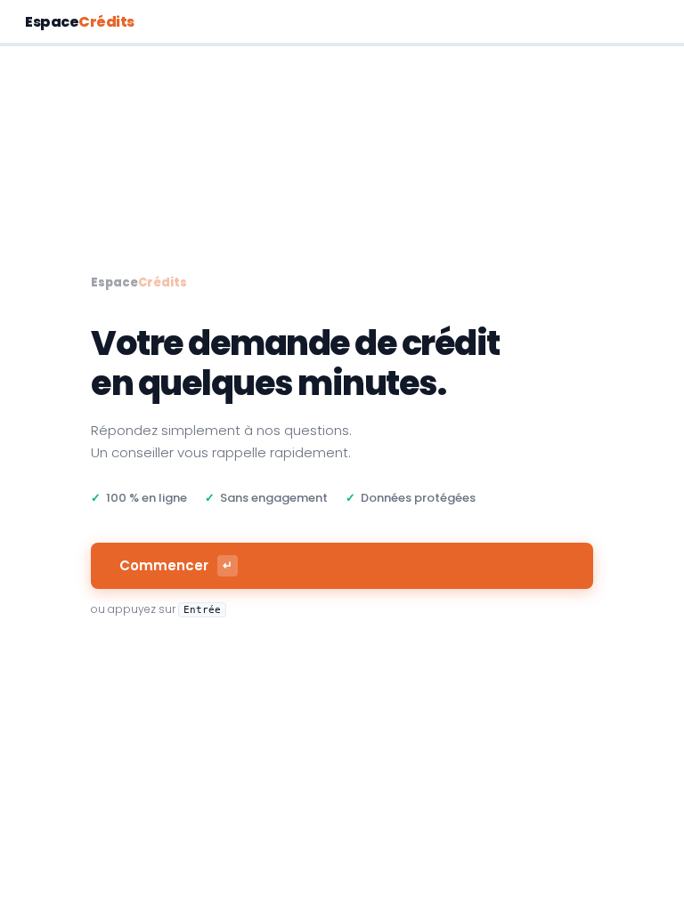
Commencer (175, 565)
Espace (79, 22)
